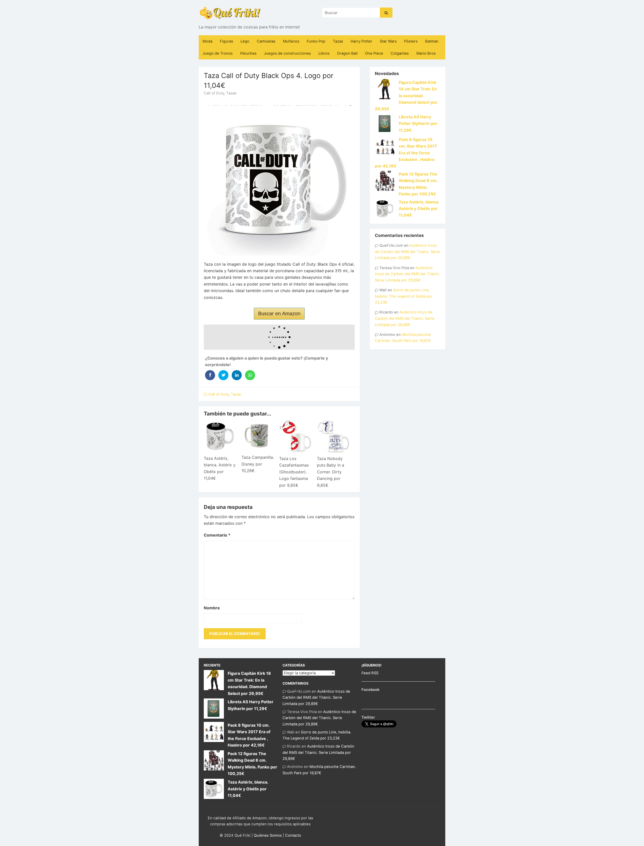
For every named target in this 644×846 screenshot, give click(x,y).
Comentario (217, 535)
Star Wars (388, 41)
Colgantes (400, 53)
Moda (207, 41)
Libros (324, 53)
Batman (431, 41)
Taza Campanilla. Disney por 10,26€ (258, 464)
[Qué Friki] (230, 12)
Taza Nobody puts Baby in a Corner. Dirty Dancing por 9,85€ (330, 472)
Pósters (411, 41)
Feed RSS (369, 673)
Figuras (226, 41)
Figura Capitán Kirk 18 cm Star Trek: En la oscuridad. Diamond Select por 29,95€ (406, 96)
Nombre (212, 607)
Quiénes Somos (268, 835)
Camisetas (266, 41)
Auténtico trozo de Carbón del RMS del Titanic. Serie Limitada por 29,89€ (407, 251)
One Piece (374, 53)
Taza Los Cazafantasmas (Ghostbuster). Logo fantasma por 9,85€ (294, 472)
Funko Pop (316, 41)
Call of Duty (214, 93)
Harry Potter (361, 41)
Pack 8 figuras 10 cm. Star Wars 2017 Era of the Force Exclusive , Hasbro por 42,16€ (406, 153)
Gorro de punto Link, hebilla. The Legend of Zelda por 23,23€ (403, 296)
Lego (244, 41)
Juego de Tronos (218, 53)
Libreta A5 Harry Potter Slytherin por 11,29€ (418, 123)
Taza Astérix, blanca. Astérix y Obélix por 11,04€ (419, 208)
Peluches (248, 53)
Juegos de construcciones (287, 53)
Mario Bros (426, 53)
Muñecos (291, 41)
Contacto (293, 835)
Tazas (338, 41)
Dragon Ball (347, 53)
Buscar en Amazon (279, 313)
